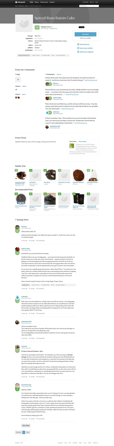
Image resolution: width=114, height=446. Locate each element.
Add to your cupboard (86, 52)
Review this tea (84, 44)
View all (59, 74)
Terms (84, 442)
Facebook (75, 442)
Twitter (80, 442)
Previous (18, 432)
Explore (52, 2)
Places (37, 2)
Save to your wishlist (86, 48)
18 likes (33, 288)
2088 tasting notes (55, 127)
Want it (24, 86)
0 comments (41, 240)
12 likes (33, 338)
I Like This (29, 240)
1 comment (41, 288)
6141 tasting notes (58, 85)
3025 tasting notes (58, 113)
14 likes (33, 240)
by (37, 21)
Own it (24, 94)
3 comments (41, 418)
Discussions (44, 2)
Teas (31, 2)
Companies (21, 6)
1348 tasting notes (58, 99)
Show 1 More (25, 425)
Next (28, 432)
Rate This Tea (53, 28)
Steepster (21, 2)
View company (82, 141)
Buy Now (85, 34)
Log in (96, 2)
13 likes (33, 313)
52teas (26, 6)
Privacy (89, 442)
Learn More (85, 2)
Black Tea (37, 36)
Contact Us (95, 442)
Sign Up (92, 2)
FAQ (70, 442)
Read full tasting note (91, 80)
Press (66, 442)
